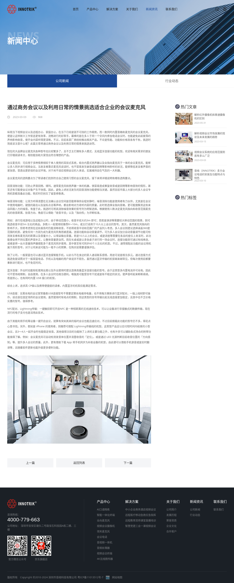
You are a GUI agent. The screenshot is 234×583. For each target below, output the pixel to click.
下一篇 (128, 463)
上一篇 (30, 463)
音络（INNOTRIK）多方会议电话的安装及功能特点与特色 (209, 174)
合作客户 (171, 531)
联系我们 (171, 9)
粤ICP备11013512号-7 (90, 577)
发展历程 (171, 515)
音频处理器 (103, 548)
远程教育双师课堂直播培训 (140, 520)
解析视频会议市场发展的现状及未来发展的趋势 (209, 135)
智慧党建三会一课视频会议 (140, 526)
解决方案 (112, 9)
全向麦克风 (103, 520)
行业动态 (171, 81)
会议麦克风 (29, 151)
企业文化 (171, 526)
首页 (76, 9)
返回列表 (79, 463)
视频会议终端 (104, 553)
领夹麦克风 (103, 531)
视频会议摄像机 (106, 526)
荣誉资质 (171, 520)
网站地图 (117, 577)
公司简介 (171, 509)
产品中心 (92, 9)
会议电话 (102, 537)
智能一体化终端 (106, 515)
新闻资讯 (152, 9)
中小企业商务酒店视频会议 (140, 509)
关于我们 (132, 9)
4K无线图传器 (105, 558)
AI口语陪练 (103, 509)
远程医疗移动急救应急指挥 (140, 515)
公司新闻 (62, 81)
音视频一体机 (104, 542)
